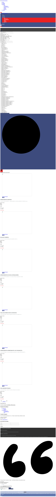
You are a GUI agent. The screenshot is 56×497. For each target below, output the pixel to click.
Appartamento (6, 6)
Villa (4, 5)
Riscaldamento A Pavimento (5, 97)
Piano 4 (2, 90)
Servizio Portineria (4, 106)
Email (1, 424)
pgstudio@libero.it (4, 419)
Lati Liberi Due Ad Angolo (5, 78)
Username (1, 486)
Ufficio (5, 7)
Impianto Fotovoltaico (4, 68)
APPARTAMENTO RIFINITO (6, 199)
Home (3, 2)
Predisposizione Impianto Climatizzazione (7, 96)
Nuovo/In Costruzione (4, 85)
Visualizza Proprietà (5, 196)
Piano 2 (3, 88)
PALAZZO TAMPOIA (4, 237)
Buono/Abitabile (4, 47)
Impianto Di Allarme (4, 67)
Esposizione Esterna (4, 59)
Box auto (5, 9)
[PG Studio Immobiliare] (3, 0)
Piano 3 (3, 89)
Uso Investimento (4, 111)
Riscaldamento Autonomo (5, 105)
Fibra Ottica (3, 61)
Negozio (5, 8)
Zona (1, 33)
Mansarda (3, 83)
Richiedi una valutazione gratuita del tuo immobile (9, 435)
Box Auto (3, 46)
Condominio (3, 53)
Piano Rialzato (4, 91)
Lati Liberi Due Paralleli (5, 79)
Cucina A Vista (4, 54)
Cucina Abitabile (4, 55)
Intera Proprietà (4, 77)
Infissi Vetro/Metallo (4, 76)
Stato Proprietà (2, 34)
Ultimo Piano (3, 110)
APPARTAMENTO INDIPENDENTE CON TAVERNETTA (11, 350)
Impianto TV (3, 69)
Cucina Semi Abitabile (4, 56)
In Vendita (3, 3)
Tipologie (3, 4)
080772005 (2, 11)
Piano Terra (3, 93)
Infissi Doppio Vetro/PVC (5, 72)
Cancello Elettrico (4, 49)
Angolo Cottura (4, 43)
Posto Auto (3, 95)
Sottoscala (3, 107)
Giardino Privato (4, 63)
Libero (2, 82)
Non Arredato (3, 84)
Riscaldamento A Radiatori (5, 98)
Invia (1, 12)
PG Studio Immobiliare (5, 428)
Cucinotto (3, 57)
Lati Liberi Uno (4, 81)
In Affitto (3, 15)
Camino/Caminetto (4, 48)
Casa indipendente (6, 19)
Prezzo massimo (2, 38)
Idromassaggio (3, 64)
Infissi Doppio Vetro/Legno (5, 70)
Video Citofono (4, 112)
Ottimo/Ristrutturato (4, 86)
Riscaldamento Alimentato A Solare (6, 104)
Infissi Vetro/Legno (4, 75)
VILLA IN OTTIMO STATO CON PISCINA (8, 312)
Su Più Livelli (3, 108)
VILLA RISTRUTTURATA (5, 388)
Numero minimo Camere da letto (5, 36)
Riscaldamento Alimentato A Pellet (6, 103)
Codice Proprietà (2, 32)
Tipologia (1, 35)
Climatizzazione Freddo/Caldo (6, 52)
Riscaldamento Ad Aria (5, 100)
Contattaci (3, 22)
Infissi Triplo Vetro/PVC (5, 74)
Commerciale (4, 408)
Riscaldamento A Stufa (5, 99)
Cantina (3, 50)
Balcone (3, 45)
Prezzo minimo (2, 39)
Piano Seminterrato (4, 92)
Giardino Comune (4, 62)
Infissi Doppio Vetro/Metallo (5, 71)
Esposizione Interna (4, 60)
